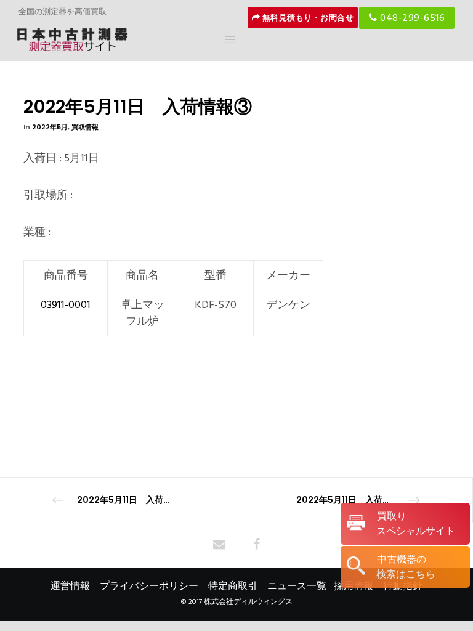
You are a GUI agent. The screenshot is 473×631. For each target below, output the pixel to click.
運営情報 (70, 586)
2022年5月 (50, 127)
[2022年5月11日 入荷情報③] (219, 545)
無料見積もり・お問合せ (307, 18)
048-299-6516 (411, 18)
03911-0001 (66, 305)
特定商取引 (232, 586)
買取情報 (85, 127)
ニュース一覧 (296, 586)
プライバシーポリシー (149, 586)
